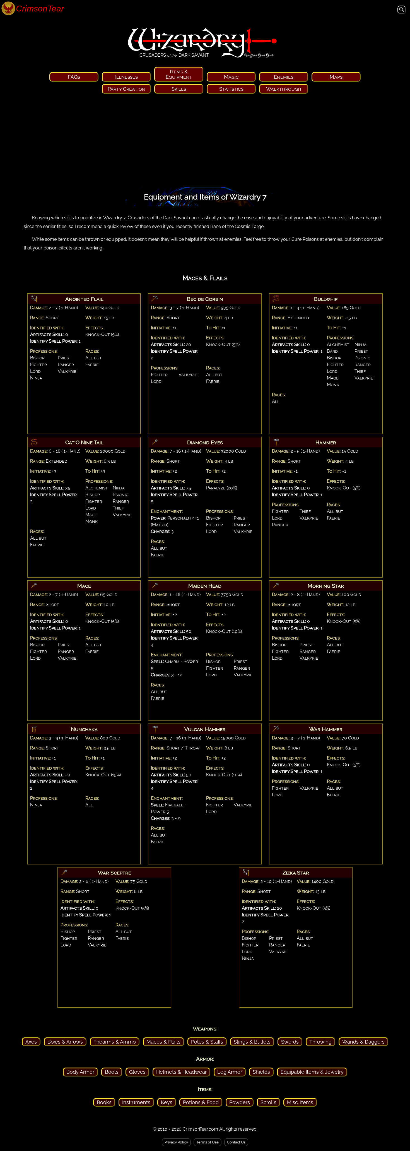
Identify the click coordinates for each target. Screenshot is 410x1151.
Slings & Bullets (252, 1042)
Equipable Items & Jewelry (312, 1072)
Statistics (231, 89)
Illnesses (126, 77)
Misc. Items (300, 1102)
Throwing (320, 1042)
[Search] (401, 11)
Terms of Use (207, 1142)
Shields (261, 1072)
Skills (179, 89)
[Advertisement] (205, 142)
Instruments (136, 1102)
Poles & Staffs (207, 1042)
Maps (336, 77)
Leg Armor (229, 1072)
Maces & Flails (163, 1042)
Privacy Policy (176, 1142)
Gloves (137, 1072)
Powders (239, 1102)
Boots (112, 1072)
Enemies (283, 77)
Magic (231, 77)
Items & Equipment (179, 74)
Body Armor (80, 1072)
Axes (31, 1042)
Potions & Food (201, 1102)
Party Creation (126, 89)
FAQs (74, 77)
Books (104, 1102)
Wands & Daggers (363, 1042)
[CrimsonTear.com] (30, 8)
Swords (290, 1042)
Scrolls (268, 1102)
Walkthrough (283, 89)
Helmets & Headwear (181, 1072)
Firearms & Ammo (114, 1042)
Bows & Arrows (65, 1042)
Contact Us (236, 1142)
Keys (166, 1102)
